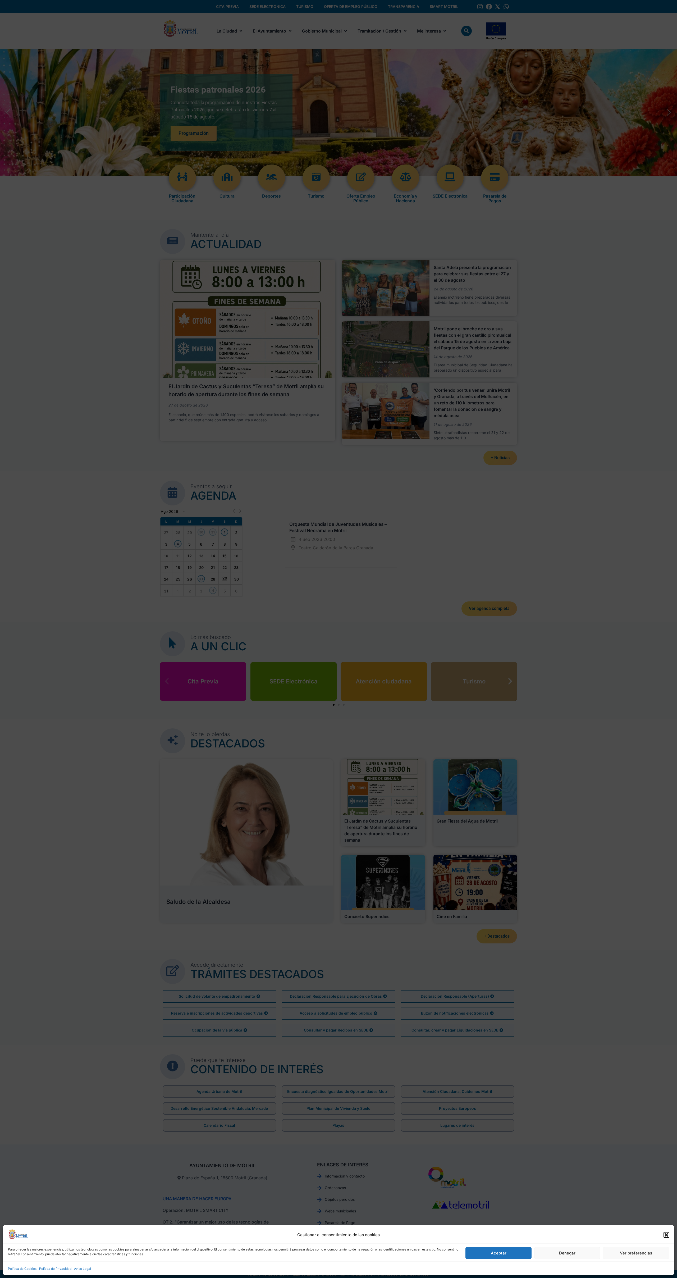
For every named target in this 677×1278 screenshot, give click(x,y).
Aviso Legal (82, 1269)
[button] (666, 1235)
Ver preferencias (636, 1253)
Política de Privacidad (55, 1269)
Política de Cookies (22, 1269)
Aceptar (498, 1253)
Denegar (567, 1253)
